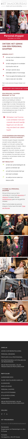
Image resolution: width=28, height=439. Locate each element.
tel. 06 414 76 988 (6, 423)
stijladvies (5, 197)
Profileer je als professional (11, 357)
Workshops (5, 398)
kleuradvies (21, 195)
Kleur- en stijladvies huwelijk (12, 380)
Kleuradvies (5, 383)
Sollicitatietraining (8, 392)
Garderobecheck (7, 377)
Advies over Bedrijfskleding (11, 351)
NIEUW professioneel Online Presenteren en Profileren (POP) (12, 365)
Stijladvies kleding (8, 395)
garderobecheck (7, 199)
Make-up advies (6, 386)
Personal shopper (7, 389)
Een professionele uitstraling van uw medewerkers (13, 361)
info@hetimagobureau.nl (19, 423)
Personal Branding (8, 354)
